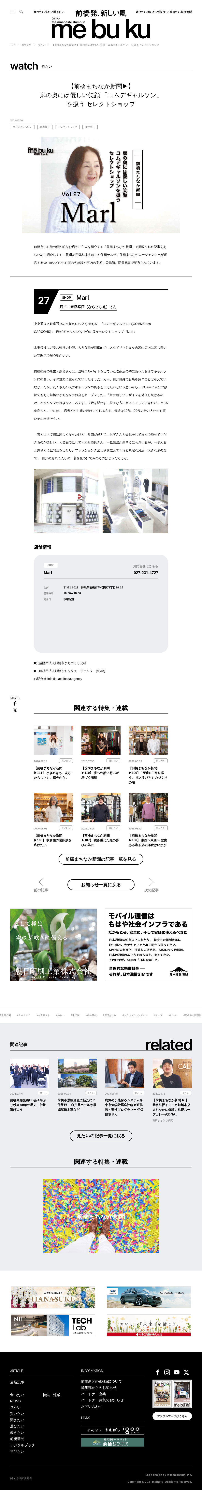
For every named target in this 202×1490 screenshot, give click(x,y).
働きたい (175, 11)
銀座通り (45, 127)
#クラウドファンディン (117, 1015)
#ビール (155, 1015)
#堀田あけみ (91, 1015)
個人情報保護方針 (21, 1478)
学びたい (163, 11)
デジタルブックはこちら (172, 1416)
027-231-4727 (146, 572)
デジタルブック (22, 1445)
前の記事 (41, 890)
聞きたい (59, 11)
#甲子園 (57, 1015)
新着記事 (27, 44)
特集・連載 (51, 1395)
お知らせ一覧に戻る (101, 884)
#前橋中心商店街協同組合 (179, 1015)
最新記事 (17, 1382)
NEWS (15, 1401)
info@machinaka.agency (64, 679)
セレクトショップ (67, 127)
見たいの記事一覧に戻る (101, 1135)
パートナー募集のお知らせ (102, 1400)
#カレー (42, 1015)
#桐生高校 (73, 1015)
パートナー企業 (93, 1394)
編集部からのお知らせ (99, 1388)
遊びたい (141, 11)
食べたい (39, 11)
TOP (12, 44)
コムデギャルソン (22, 127)
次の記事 (151, 890)
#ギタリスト (25, 1015)
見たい (49, 11)
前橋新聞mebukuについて (101, 1381)
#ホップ (140, 1015)
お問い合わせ (91, 1406)
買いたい (152, 11)
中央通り (90, 127)
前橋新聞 (186, 11)
